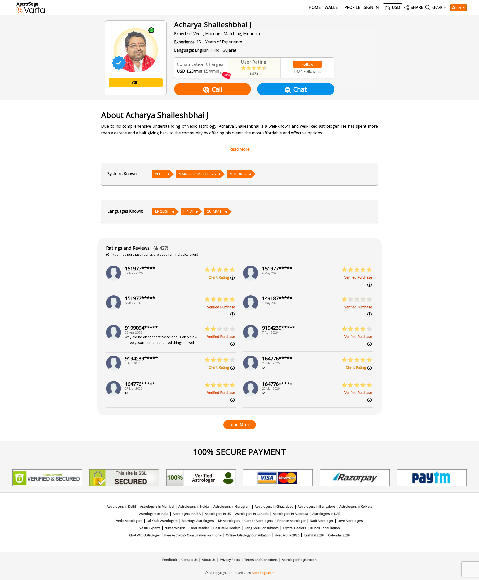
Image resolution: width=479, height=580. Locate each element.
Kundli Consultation (325, 528)
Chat (300, 89)
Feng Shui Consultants (262, 528)
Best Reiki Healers (227, 528)
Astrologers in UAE (326, 513)
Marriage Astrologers (198, 520)
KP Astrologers (229, 520)
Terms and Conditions (261, 559)
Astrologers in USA (187, 513)
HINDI (188, 211)
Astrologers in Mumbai (157, 506)
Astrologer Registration (299, 559)
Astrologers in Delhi (121, 506)
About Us (209, 559)
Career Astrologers (258, 520)
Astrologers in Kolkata (355, 506)
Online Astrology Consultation (248, 535)
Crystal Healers (294, 528)
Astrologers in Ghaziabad (274, 506)
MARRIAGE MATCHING (197, 173)
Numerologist (175, 528)
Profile (352, 7)
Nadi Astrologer (321, 520)
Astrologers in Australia (290, 513)
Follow (307, 64)
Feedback (169, 559)
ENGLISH (162, 211)
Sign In (371, 7)
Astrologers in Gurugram (231, 506)
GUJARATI (215, 211)
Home (315, 7)
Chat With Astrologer (144, 535)
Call (217, 89)
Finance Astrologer (291, 520)
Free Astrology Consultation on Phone (193, 535)
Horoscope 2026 (287, 535)
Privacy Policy (230, 559)
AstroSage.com (263, 572)
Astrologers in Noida (193, 506)
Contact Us (189, 559)
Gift (135, 82)
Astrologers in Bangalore (316, 506)
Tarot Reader (199, 528)
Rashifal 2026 (314, 535)
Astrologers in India (153, 513)
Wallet (332, 7)
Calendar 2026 (339, 535)
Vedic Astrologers (129, 520)
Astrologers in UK (218, 513)
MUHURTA (238, 173)
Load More (239, 424)
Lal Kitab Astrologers (162, 520)
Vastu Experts (149, 528)
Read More (239, 149)
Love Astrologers (350, 520)
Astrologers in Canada (252, 513)
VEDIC (160, 173)
